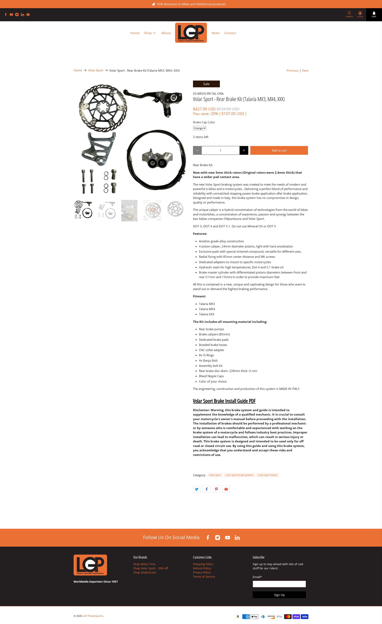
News (215, 33)
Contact (230, 33)
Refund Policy (202, 568)
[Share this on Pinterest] (216, 489)
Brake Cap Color (204, 122)
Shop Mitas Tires (144, 564)
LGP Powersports (93, 616)
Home (134, 33)
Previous (292, 70)
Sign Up (279, 595)
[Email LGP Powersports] (29, 15)
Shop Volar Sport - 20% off (150, 568)
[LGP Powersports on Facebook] (7, 15)
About (166, 33)
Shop (148, 33)
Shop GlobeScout (144, 572)
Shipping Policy (203, 564)
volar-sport (215, 474)
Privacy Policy (202, 572)
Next (305, 70)
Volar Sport (95, 70)
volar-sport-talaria (267, 474)
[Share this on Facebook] (206, 489)
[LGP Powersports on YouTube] (12, 15)
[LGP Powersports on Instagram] (18, 15)
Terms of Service (204, 576)
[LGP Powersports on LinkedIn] (23, 15)
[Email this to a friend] (226, 489)
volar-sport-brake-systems (239, 474)
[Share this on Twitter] (197, 489)
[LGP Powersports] (191, 33)
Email (257, 577)
